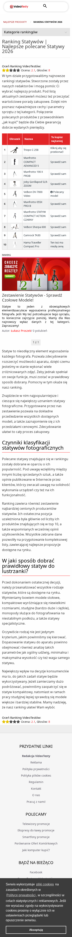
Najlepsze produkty (15, 21)
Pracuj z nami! (36, 802)
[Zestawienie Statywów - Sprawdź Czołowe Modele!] (36, 274)
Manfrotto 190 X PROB (33, 174)
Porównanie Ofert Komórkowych (36, 843)
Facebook (36, 872)
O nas (36, 795)
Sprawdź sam (58, 162)
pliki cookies (45, 884)
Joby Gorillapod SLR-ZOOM (36, 184)
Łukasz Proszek (21, 331)
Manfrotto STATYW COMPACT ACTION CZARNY (35, 216)
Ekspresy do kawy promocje (36, 830)
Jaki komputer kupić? (36, 850)
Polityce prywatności (21, 895)
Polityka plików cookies (36, 775)
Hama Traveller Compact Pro (32, 244)
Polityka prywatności (36, 769)
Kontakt (36, 788)
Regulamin (36, 782)
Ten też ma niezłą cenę (56, 244)
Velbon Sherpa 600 (35, 227)
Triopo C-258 (31, 150)
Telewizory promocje (36, 824)
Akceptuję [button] (36, 929)
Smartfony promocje (36, 837)
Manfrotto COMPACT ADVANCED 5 (31, 162)
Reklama (36, 762)
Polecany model (57, 194)
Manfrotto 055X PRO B (33, 204)
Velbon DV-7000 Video (33, 194)
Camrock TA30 (32, 235)
